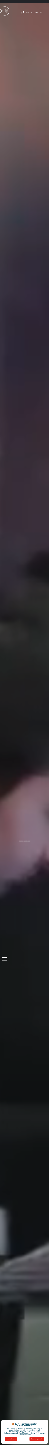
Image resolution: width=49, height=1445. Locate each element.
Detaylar (24, 848)
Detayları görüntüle (36, 1439)
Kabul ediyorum (11, 1439)
